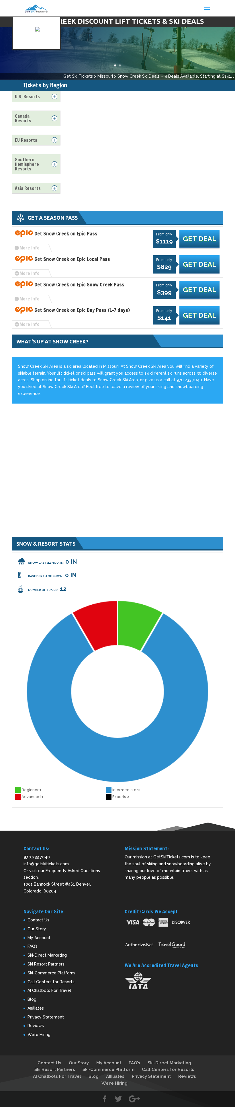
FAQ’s (33, 946)
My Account (39, 937)
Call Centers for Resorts (51, 982)
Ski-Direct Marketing (47, 955)
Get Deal (199, 239)
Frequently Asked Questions (73, 870)
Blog (32, 999)
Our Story (37, 929)
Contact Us (38, 920)
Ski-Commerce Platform (51, 973)
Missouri (105, 76)
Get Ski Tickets (78, 76)
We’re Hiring (39, 1034)
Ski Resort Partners (46, 964)
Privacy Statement (46, 1017)
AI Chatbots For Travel (49, 990)
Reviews (36, 1025)
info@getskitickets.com (46, 864)
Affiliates (36, 1008)
